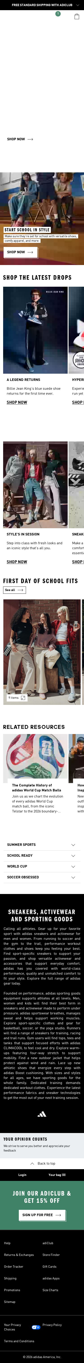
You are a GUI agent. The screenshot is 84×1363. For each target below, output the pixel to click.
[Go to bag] (76, 16)
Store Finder (51, 1255)
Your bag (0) (57, 1175)
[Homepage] (42, 18)
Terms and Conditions (19, 1341)
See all (10, 590)
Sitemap (9, 1302)
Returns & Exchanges (19, 1255)
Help (7, 1243)
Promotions (12, 1290)
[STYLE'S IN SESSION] (35, 505)
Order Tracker (13, 1266)
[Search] (66, 16)
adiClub (48, 1243)
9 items (14, 697)
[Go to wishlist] (18, 16)
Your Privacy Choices (12, 1327)
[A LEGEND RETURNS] (35, 348)
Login (22, 1175)
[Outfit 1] (42, 652)
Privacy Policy (52, 1325)
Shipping (10, 1278)
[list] (42, 348)
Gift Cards (49, 1266)
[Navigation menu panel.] (7, 16)
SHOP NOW (17, 403)
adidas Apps (51, 1278)
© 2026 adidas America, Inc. (42, 1357)
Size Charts (50, 1290)
